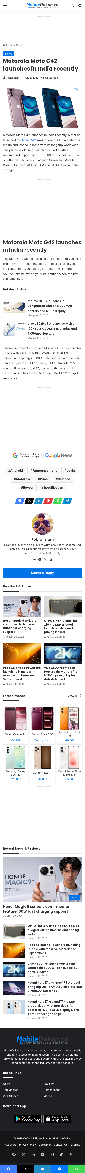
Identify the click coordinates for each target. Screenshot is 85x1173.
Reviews (48, 1083)
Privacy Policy (27, 1144)
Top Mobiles (10, 1089)
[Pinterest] (47, 501)
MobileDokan (64, 1138)
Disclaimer (45, 1144)
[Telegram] (66, 501)
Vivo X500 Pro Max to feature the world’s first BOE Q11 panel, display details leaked (61, 673)
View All (72, 696)
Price (44, 479)
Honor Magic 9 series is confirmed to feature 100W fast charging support (19, 626)
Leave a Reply (42, 573)
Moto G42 (29, 140)
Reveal (28, 487)
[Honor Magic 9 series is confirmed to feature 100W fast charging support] (22, 606)
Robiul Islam (12, 77)
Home (9, 45)
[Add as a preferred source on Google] (26, 456)
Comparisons (51, 1089)
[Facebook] (19, 501)
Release (64, 479)
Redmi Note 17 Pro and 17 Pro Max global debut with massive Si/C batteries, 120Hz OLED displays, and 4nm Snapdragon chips (53, 1008)
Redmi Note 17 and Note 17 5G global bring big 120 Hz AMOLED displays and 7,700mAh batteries (55, 987)
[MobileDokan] (42, 5)
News (19, 45)
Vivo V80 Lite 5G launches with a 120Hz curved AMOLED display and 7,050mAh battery (52, 329)
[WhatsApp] (57, 501)
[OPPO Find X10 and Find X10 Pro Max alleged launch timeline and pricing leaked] (63, 606)
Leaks (71, 470)
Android (16, 470)
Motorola (23, 479)
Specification (53, 487)
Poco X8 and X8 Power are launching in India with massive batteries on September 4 (22, 673)
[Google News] (58, 456)
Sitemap (75, 1144)
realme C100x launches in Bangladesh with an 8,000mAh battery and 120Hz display (50, 306)
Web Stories (10, 1096)
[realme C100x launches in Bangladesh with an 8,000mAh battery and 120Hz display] (14, 305)
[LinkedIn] (38, 501)
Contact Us (61, 1144)
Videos (47, 1096)
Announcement (45, 470)
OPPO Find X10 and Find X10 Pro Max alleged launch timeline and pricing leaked (61, 626)
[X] (28, 501)
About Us (10, 1144)
